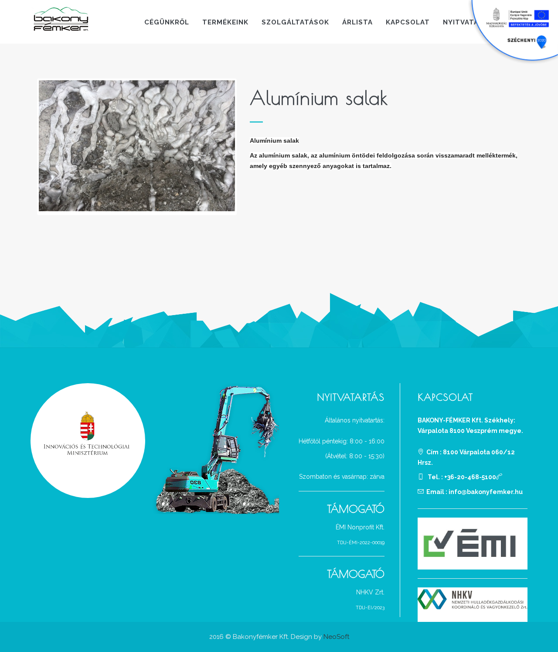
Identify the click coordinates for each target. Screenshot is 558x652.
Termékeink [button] (225, 22)
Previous (25, 147)
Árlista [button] (357, 22)
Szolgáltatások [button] (295, 22)
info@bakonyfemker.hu (486, 491)
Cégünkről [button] (166, 22)
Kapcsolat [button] (408, 22)
